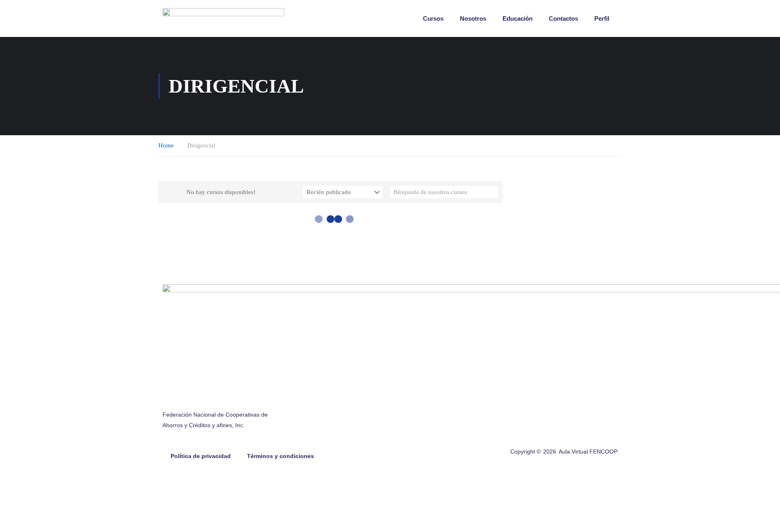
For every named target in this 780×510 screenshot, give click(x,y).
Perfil (601, 18)
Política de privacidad (201, 456)
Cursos (433, 18)
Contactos (563, 18)
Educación (518, 18)
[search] (493, 192)
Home (166, 145)
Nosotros (473, 18)
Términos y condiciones (280, 456)
